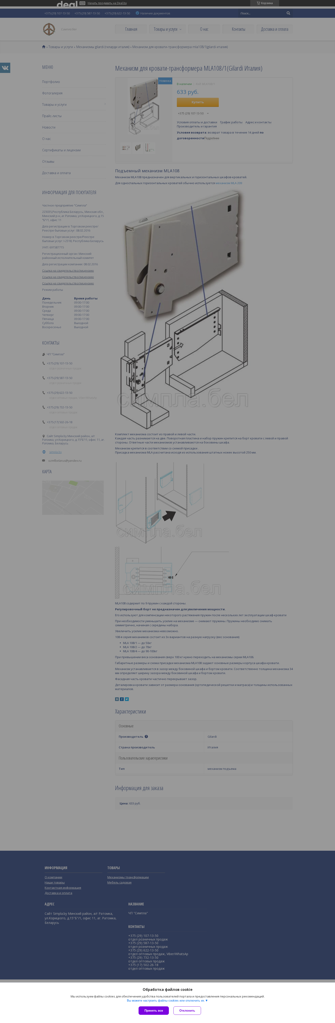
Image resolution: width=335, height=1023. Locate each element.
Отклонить (187, 1010)
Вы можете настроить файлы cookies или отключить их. (166, 1000)
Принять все (153, 1010)
